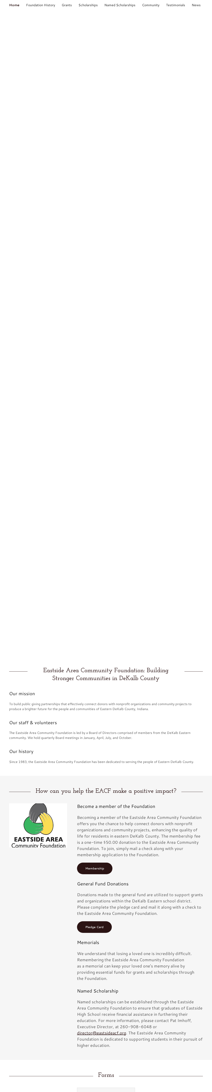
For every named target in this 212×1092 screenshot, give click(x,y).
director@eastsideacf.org (101, 1033)
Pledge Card (94, 927)
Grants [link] (67, 4)
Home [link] (14, 4)
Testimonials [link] (175, 4)
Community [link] (150, 4)
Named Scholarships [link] (119, 4)
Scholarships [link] (88, 4)
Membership (94, 868)
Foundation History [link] (40, 4)
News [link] (196, 4)
